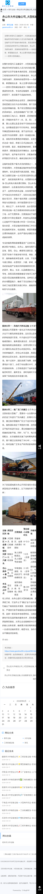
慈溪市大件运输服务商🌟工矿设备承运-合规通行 (21, 787)
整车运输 (11, 9)
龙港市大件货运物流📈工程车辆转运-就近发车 (20, 825)
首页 (4, 9)
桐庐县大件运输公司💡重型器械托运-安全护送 (20, 764)
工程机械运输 (9, 743)
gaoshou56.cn (7, 27)
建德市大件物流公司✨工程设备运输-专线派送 (20, 756)
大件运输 (27, 738)
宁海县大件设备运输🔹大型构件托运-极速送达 (20, 802)
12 (14, 714)
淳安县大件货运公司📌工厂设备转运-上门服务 (20, 772)
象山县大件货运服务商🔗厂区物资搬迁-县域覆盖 (21, 795)
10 (3, 714)
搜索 (22, 4)
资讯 (26, 743)
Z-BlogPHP (26, 890)
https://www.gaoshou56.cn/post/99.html (21, 651)
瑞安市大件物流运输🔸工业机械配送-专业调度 (20, 810)
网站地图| (8, 854)
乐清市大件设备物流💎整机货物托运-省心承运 (20, 818)
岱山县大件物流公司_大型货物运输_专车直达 (22, 668)
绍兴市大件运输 (8, 842)
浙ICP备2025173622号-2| (21, 854)
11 (8, 714)
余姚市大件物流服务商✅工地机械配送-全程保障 (21, 779)
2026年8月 (21, 701)
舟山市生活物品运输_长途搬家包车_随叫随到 (20, 677)
